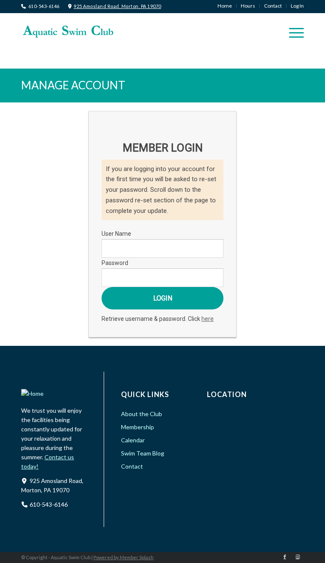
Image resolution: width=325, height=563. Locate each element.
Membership (137, 427)
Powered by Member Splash (124, 557)
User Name (116, 233)
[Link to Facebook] (284, 556)
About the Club (141, 413)
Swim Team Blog (142, 453)
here (207, 318)
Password (115, 262)
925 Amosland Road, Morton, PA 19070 (117, 6)
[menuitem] (225, 6)
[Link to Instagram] (297, 556)
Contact (132, 466)
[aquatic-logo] (67, 31)
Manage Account (73, 85)
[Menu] (292, 32)
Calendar (133, 440)
